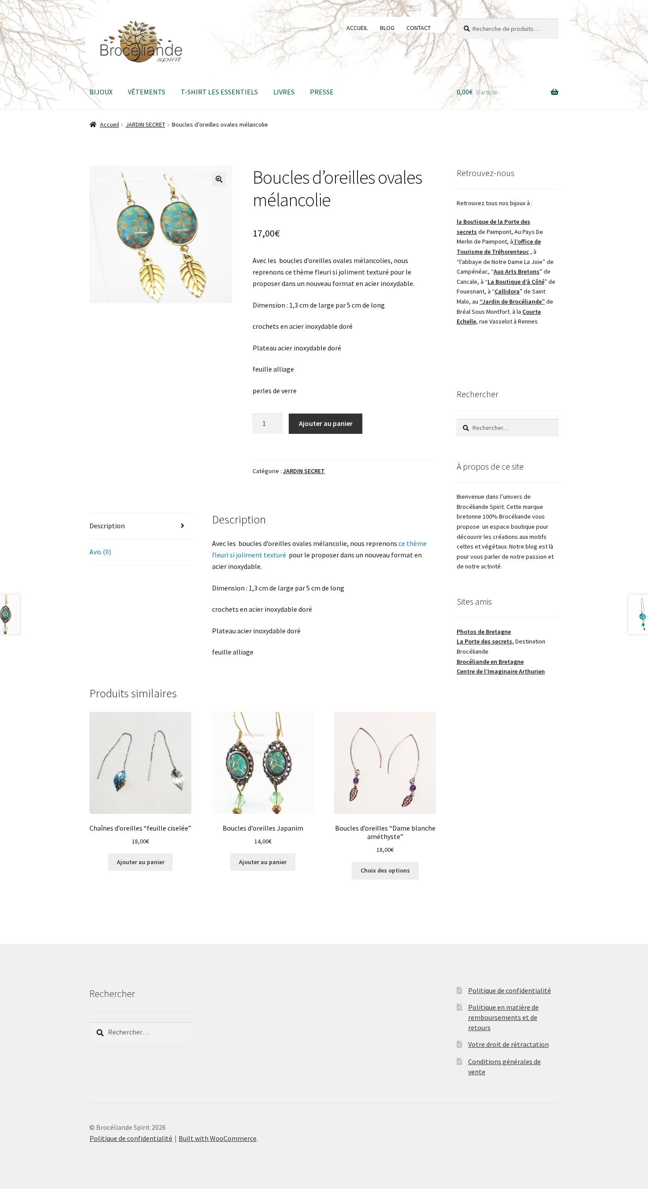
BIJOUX (100, 91)
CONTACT (418, 28)
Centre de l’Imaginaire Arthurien (501, 671)
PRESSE (322, 91)
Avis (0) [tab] (100, 551)
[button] (219, 179)
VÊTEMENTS (146, 91)
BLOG (387, 28)
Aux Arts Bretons (517, 271)
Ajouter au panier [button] (140, 862)
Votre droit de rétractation (508, 1044)
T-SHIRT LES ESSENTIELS (219, 91)
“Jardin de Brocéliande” (512, 301)
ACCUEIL (357, 28)
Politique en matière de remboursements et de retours (503, 1017)
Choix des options (385, 870)
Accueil (109, 124)
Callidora (507, 291)
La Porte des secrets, (485, 641)
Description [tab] (107, 525)
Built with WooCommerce (218, 1138)
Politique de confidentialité (509, 990)
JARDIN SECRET (145, 124)
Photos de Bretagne (484, 632)
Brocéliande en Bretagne (490, 662)
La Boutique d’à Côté (516, 282)
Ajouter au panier (326, 423)
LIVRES (283, 91)
